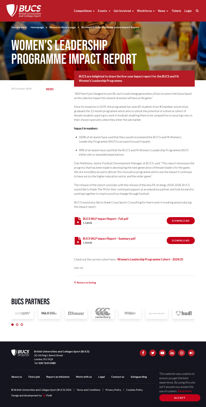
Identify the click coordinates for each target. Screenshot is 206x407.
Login (188, 11)
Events (103, 11)
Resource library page (62, 27)
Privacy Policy (113, 389)
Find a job (34, 376)
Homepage (37, 27)
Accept (179, 397)
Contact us (117, 376)
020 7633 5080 (47, 362)
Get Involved (122, 11)
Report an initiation (58, 376)
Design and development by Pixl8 (31, 395)
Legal (101, 376)
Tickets (176, 11)
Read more (185, 391)
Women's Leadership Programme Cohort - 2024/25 (150, 259)
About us (16, 376)
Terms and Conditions (88, 389)
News (161, 11)
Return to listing (86, 282)
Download (181, 220)
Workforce (144, 11)
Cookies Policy (134, 389)
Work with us (84, 376)
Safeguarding (139, 376)
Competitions (83, 11)
